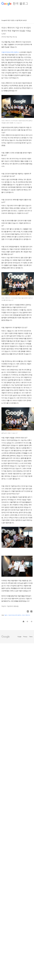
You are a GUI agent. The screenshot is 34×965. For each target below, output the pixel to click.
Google (20, 636)
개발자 (6, 615)
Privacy (25, 636)
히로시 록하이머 (26, 615)
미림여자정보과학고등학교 (10, 52)
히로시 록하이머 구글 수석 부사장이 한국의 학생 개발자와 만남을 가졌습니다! (16, 31)
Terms (31, 636)
